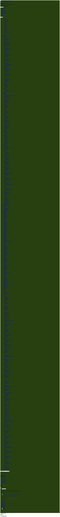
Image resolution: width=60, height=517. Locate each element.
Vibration (5, 369)
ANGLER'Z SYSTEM (8, 356)
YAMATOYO (5, 289)
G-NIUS (6, 383)
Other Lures (5, 323)
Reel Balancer (7, 394)
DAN (6, 108)
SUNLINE (5, 274)
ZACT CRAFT (6, 292)
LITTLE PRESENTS (6, 242)
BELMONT (6, 53)
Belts (4, 429)
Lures (2, 295)
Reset (1, 488)
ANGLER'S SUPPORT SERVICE (9, 95)
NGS (4, 255)
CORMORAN (7, 367)
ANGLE (6, 39)
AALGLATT (7, 334)
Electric (5, 24)
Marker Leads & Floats (8, 179)
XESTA (5, 288)
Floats (4, 171)
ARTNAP (6, 91)
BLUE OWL (7, 437)
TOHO (4, 280)
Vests (4, 465)
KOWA (6, 461)
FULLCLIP (6, 87)
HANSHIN (5, 232)
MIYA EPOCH (7, 164)
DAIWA (6, 55)
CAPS (6, 116)
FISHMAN (5, 226)
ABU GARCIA (7, 38)
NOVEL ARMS (6, 259)
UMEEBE (5, 285)
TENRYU (5, 277)
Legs (4, 455)
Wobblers (5, 374)
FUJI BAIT (6, 117)
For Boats (6, 21)
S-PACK (5, 262)
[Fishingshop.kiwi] (2, 0)
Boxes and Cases (6, 47)
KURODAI (6, 389)
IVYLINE (5, 236)
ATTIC (6, 302)
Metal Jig (5, 318)
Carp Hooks (6, 177)
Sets (4, 333)
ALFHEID (6, 341)
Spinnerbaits (5, 348)
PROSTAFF (5, 261)
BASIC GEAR (7, 41)
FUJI (6, 422)
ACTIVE (6, 89)
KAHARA (5, 238)
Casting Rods (5, 403)
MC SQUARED (6, 248)
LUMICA (6, 163)
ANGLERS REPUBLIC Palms (9, 320)
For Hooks (6, 31)
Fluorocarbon (5, 104)
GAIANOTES (5, 228)
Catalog (1, 17)
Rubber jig (5, 328)
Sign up (3, 15)
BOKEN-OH (7, 441)
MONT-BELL (5, 249)
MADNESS (5, 245)
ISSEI (6, 149)
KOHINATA (5, 239)
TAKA (4, 275)
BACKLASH (7, 51)
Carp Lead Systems (7, 178)
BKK (6, 448)
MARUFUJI (7, 113)
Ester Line (5, 99)
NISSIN (6, 390)
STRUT (5, 273)
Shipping (3, 11)
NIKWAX (5, 256)
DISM (4, 219)
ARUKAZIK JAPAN (8, 100)
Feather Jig (5, 296)
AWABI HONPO (6, 209)
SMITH (5, 269)
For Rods (5, 78)
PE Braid (5, 130)
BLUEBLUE (7, 331)
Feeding (6, 20)
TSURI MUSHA (6, 282)
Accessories (5, 19)
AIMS (6, 405)
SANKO (5, 264)
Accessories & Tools (4, 18)
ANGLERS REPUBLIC (8, 49)
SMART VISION (6, 268)
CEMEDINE (5, 217)
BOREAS (6, 352)
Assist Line (5, 94)
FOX (6, 76)
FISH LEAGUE (6, 225)
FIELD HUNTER (6, 223)
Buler (4, 151)
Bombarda (5, 146)
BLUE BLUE (7, 297)
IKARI (4, 234)
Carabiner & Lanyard (8, 29)
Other (6, 27)
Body (4, 434)
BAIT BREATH (7, 168)
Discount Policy (4, 482)
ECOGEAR (5, 221)
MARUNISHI (5, 246)
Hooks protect (5, 83)
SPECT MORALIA (6, 272)
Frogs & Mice (5, 306)
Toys (5, 35)
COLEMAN (7, 442)
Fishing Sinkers (6, 166)
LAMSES (6, 462)
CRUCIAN (6, 106)
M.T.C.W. (5, 244)
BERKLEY (6, 105)
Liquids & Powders (4, 205)
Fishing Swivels (7, 203)
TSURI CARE (5, 281)
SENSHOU (5, 265)
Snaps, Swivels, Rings (6, 202)
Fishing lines (3, 93)
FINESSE (6, 86)
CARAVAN (5, 216)
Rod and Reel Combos (6, 413)
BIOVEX (6, 330)
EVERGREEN (7, 75)
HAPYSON (6, 148)
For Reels (5, 73)
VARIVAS (5, 287)
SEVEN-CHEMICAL (6, 266)
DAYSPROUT (7, 102)
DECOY (6, 125)
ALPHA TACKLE (7, 381)
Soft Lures (5, 338)
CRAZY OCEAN (7, 81)
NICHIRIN (6, 128)
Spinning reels (5, 397)
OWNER (5, 260)
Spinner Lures (5, 343)
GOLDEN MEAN (6, 231)
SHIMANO (5, 267)
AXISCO (6, 50)
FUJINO (6, 118)
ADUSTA (6, 187)
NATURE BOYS (6, 254)
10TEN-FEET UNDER (8, 339)
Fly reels (5, 387)
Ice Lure (5, 311)
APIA (6, 40)
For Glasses (5, 68)
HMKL (5, 233)
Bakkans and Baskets (6, 42)
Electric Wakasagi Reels (8, 386)
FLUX (4, 227)
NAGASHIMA (6, 253)
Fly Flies (5, 301)
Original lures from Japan (8, 0)
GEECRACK (5, 229)
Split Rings (6, 204)
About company (4, 8)
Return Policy (4, 13)
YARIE (5, 290)
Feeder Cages (5, 156)
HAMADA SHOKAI (8, 147)
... (5, 23)
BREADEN (6, 80)
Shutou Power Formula (8, 293)
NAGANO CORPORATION (7, 252)
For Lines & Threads (8, 32)
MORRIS (5, 250)
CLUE (6, 310)
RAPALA (6, 312)
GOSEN (6, 103)
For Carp (5, 109)
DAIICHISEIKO (7, 44)
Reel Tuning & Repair (6, 392)
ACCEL (5, 206)
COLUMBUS (5, 218)
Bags (4, 37)
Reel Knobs (6, 396)
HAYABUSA (7, 97)
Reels (2, 379)
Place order (5, 516)
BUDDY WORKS (7, 69)
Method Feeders (7, 180)
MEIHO (6, 61)
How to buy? (3, 9)
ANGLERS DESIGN (8, 64)
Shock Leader (5, 135)
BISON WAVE (7, 54)
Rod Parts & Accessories (7, 418)
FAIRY (6, 304)
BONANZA (5, 212)
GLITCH (5, 230)
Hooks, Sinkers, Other (5, 145)
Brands (3, 479)
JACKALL (5, 237)
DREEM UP (7, 45)
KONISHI (5, 240)
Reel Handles (7, 395)
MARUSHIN (5, 247)
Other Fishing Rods (6, 408)
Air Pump (6, 25)
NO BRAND (5, 257)
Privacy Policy (4, 10)
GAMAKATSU (7, 96)
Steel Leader (5, 140)
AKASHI (6, 307)
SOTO (4, 271)
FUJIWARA (6, 152)
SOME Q (5, 270)
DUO (6, 195)
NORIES (5, 258)
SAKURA (5, 263)
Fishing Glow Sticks (6, 161)
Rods (2, 402)
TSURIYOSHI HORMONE (7, 284)
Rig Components (6, 197)
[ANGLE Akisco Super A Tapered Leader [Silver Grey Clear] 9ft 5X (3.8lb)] (12, 494)
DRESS (6, 46)
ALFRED (6, 355)
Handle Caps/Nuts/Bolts (8, 393)
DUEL (6, 133)
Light (6, 26)
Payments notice (4, 12)
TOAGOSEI (5, 279)
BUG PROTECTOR (6, 214)
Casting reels (5, 380)
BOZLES (6, 138)
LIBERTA (5, 241)
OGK (6, 417)
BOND (5, 213)
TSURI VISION (6, 283)
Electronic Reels (6, 385)
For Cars (6, 22)
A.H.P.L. (6, 375)
